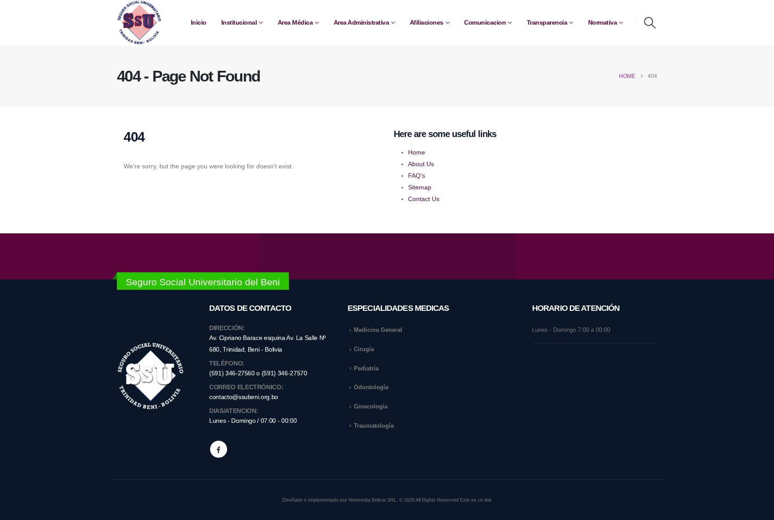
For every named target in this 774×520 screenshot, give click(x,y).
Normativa (602, 22)
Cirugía (364, 349)
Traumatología (374, 426)
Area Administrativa (361, 22)
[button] (650, 23)
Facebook (218, 449)
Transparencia (547, 22)
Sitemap (419, 187)
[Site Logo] (139, 22)
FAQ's (416, 175)
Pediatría (366, 368)
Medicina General (378, 330)
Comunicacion (485, 22)
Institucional (239, 22)
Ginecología (370, 407)
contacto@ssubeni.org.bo (243, 396)
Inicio (198, 22)
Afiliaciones (426, 22)
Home (416, 152)
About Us (421, 164)
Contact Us (423, 198)
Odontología (371, 387)
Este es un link (476, 500)
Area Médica (295, 22)
